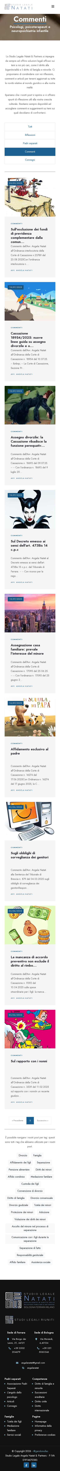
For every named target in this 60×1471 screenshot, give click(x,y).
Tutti (30, 126)
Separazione (43, 1162)
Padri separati (30, 143)
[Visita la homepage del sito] (18, 6)
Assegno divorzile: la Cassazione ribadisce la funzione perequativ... (29, 441)
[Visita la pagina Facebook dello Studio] (26, 1465)
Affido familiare (17, 1262)
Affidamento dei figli (20, 1162)
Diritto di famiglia (15, 1198)
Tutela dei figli (14, 1421)
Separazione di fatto (30, 1248)
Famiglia (37, 1155)
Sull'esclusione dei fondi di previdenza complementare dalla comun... (29, 235)
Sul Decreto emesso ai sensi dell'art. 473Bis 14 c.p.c (29, 545)
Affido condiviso (16, 1176)
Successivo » (42, 1120)
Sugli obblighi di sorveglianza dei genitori (29, 855)
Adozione (44, 1212)
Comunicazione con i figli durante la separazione (30, 1239)
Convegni (30, 160)
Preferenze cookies (45, 1435)
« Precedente (17, 1120)
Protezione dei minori (22, 1212)
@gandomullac (40, 1451)
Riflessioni (30, 135)
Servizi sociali (14, 1435)
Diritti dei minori (44, 1169)
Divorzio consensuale (41, 1198)
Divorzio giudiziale (18, 1205)
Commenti (30, 151)
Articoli (10, 1401)
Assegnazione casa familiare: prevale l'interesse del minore (27, 649)
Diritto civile (41, 1401)
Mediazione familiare (41, 1176)
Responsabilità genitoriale (30, 1255)
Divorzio (23, 1155)
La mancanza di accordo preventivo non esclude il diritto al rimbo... (30, 961)
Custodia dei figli (30, 1184)
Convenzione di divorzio (30, 1191)
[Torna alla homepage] (30, 1303)
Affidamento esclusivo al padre (29, 751)
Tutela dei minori (42, 1205)
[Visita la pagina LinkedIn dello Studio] (33, 1465)
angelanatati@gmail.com (33, 1362)
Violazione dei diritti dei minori (30, 1219)
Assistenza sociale (40, 1262)
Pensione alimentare (19, 1169)
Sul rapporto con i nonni (29, 1061)
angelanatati (33, 1368)
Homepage (40, 1421)
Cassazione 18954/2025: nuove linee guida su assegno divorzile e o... (28, 339)
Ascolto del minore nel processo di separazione (30, 1228)
